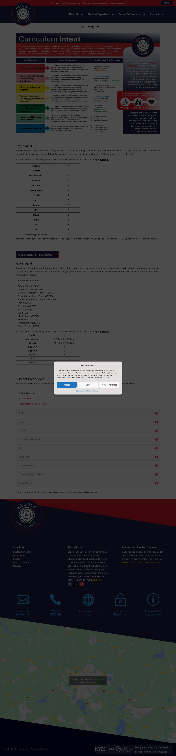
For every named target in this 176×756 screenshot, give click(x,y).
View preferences (109, 385)
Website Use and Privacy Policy (87, 391)
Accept (67, 385)
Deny (88, 385)
